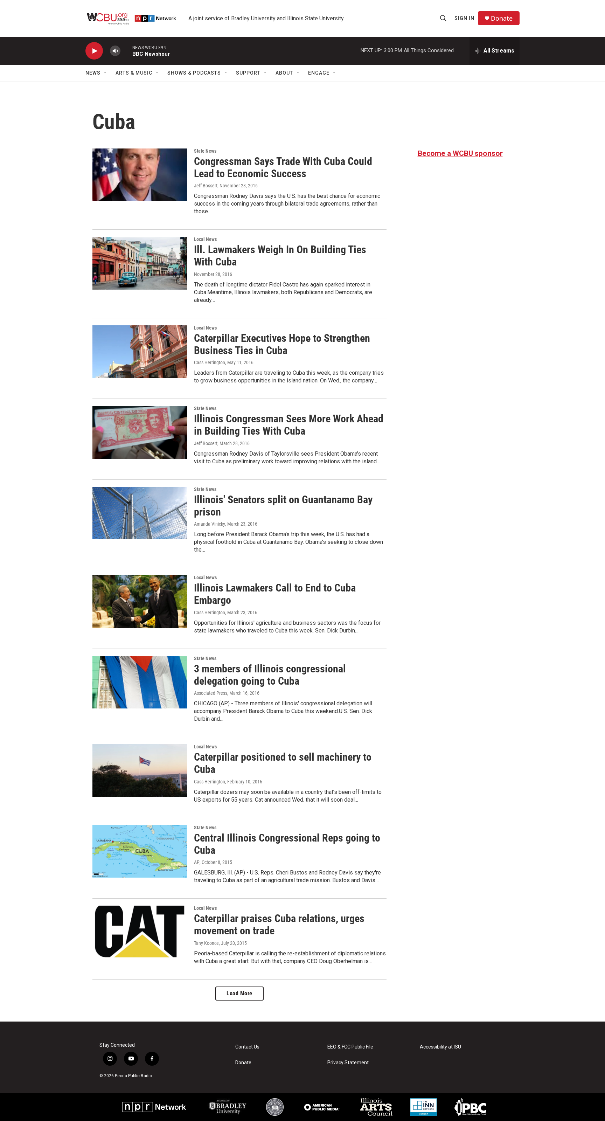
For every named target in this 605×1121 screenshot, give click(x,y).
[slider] (126, 50)
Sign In (464, 18)
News (92, 73)
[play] (94, 51)
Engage (318, 73)
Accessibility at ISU (440, 1047)
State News (205, 151)
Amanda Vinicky (209, 524)
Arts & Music (134, 73)
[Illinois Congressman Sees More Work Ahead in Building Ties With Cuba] (139, 432)
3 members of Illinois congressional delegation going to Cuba (270, 675)
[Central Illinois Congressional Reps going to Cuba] (139, 851)
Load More (239, 993)
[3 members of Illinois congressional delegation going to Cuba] (139, 682)
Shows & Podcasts (194, 73)
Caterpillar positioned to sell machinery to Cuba (282, 763)
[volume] (115, 51)
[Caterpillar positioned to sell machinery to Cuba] (139, 770)
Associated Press (210, 693)
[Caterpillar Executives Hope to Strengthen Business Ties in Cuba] (139, 351)
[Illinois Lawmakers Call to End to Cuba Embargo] (139, 601)
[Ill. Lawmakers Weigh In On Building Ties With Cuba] (139, 263)
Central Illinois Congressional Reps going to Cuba (287, 844)
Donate (502, 18)
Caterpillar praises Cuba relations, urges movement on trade (279, 924)
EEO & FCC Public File (350, 1047)
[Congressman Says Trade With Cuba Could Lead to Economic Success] (139, 174)
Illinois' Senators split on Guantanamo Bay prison (283, 505)
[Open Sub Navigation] (106, 73)
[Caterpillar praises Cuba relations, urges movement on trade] (139, 932)
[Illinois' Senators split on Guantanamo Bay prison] (139, 513)
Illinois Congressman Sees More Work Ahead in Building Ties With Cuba (288, 425)
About (284, 73)
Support (248, 73)
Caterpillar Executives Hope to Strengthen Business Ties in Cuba (282, 344)
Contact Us (247, 1047)
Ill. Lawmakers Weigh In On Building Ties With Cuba (280, 255)
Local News (205, 239)
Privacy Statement (348, 1062)
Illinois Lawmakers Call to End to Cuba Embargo (275, 594)
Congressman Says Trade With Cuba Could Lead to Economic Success (283, 167)
